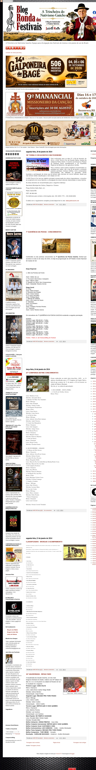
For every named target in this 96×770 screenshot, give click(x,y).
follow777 (59, 753)
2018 (94, 401)
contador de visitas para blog (13, 52)
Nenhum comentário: (49, 204)
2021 (94, 394)
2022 (94, 391)
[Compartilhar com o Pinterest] (65, 204)
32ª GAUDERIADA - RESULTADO (38, 674)
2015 (94, 409)
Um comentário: (48, 510)
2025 (94, 384)
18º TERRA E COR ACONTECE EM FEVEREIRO (43, 155)
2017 (94, 404)
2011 (94, 476)
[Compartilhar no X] (62, 204)
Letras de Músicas (12, 634)
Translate (17, 734)
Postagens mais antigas (79, 742)
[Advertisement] (56, 218)
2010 (94, 478)
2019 (94, 399)
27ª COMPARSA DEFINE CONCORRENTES (42, 373)
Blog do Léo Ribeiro (12, 630)
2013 (94, 471)
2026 (94, 381)
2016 (94, 406)
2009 (94, 481)
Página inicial (56, 742)
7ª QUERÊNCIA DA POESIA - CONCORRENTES (43, 232)
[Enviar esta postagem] (57, 204)
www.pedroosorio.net (72, 201)
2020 (94, 396)
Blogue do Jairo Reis (12, 632)
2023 (94, 389)
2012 (94, 473)
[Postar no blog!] (61, 204)
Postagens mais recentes (33, 742)
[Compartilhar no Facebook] (63, 204)
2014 (94, 411)
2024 (94, 386)
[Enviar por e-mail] (59, 204)
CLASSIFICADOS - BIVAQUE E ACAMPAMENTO (44, 542)
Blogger (72, 753)
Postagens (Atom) (35, 745)
